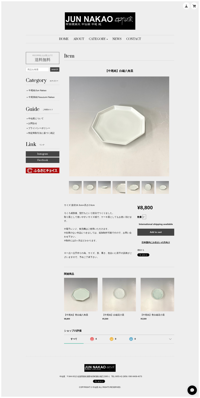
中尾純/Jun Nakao (37, 90)
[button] (98, 39)
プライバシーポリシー (39, 128)
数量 (139, 217)
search (54, 69)
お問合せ (32, 123)
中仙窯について (36, 118)
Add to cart (156, 232)
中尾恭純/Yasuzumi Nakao (42, 97)
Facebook (42, 160)
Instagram (42, 153)
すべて (74, 339)
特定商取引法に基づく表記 (41, 133)
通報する (140, 250)
